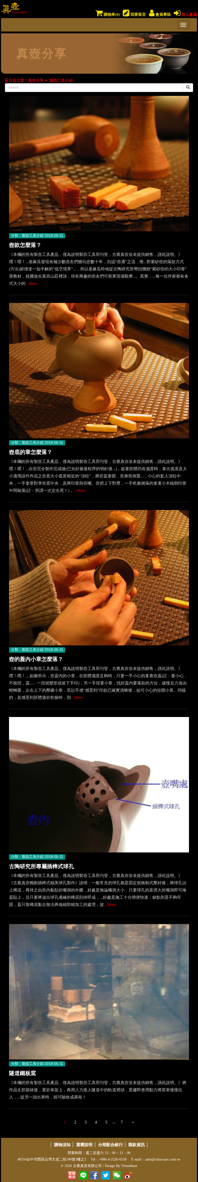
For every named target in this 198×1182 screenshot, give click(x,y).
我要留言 (137, 14)
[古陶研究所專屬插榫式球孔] (99, 785)
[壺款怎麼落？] (99, 164)
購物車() (111, 14)
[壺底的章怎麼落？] (99, 371)
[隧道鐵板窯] (99, 992)
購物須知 (62, 1144)
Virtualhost (129, 1166)
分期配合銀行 (110, 1144)
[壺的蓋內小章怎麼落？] (99, 578)
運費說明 (84, 1144)
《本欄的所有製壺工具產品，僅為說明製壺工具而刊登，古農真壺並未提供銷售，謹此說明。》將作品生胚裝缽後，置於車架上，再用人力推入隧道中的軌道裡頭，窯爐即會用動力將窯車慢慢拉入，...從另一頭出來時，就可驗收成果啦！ (97, 1089)
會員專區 (162, 14)
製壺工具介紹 (61, 80)
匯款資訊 (136, 1144)
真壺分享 (36, 80)
